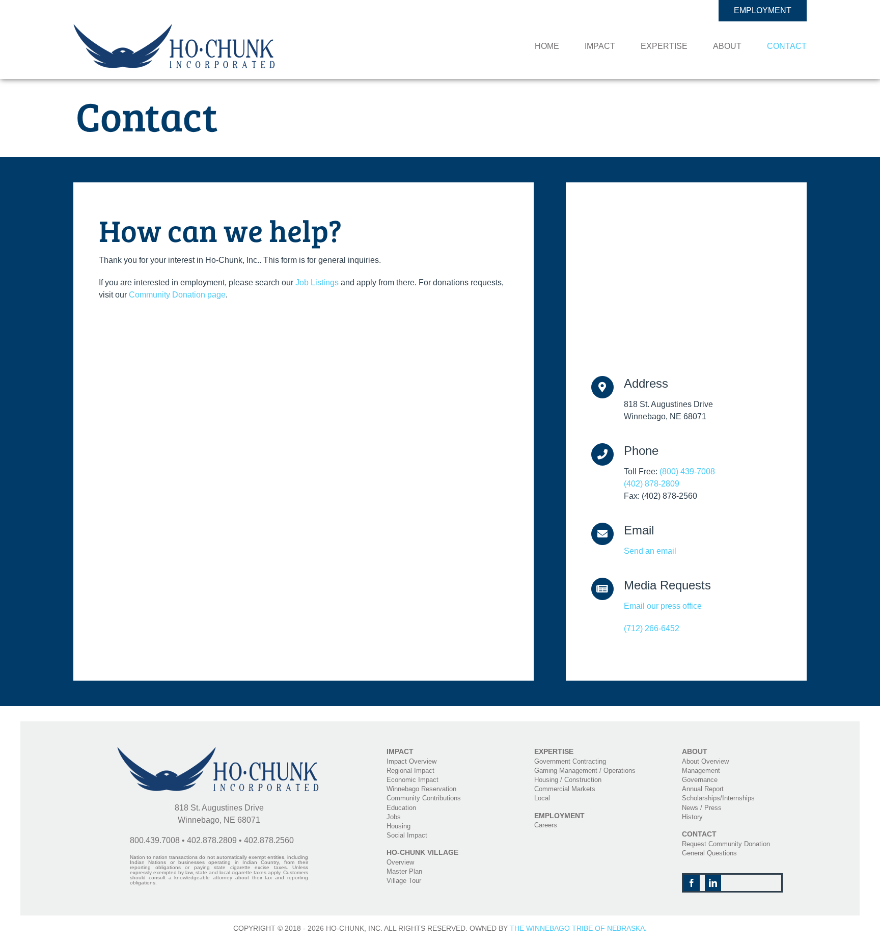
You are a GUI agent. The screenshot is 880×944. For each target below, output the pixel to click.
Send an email (650, 551)
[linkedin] (713, 883)
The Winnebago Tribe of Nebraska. (578, 928)
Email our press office (663, 606)
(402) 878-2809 (651, 483)
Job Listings (317, 282)
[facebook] (691, 883)
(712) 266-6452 (651, 628)
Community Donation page (177, 294)
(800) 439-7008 (687, 471)
